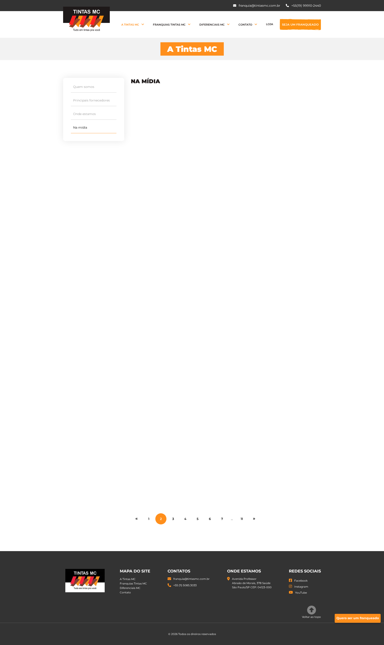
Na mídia (80, 127)
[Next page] (254, 518)
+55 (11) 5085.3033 (185, 585)
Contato (245, 24)
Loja (269, 24)
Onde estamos (84, 114)
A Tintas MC (130, 24)
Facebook (301, 580)
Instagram (301, 586)
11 (242, 519)
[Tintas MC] (86, 19)
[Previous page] (136, 518)
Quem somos (83, 87)
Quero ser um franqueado (357, 618)
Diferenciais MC (212, 24)
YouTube (301, 592)
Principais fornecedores (91, 100)
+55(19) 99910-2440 (305, 5)
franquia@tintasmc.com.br (259, 5)
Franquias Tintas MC (169, 24)
